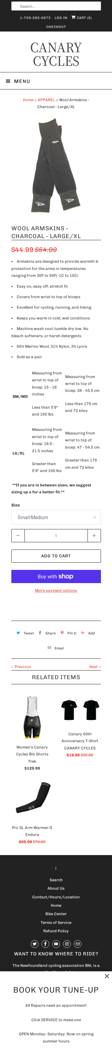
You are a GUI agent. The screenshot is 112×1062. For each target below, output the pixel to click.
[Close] (107, 976)
